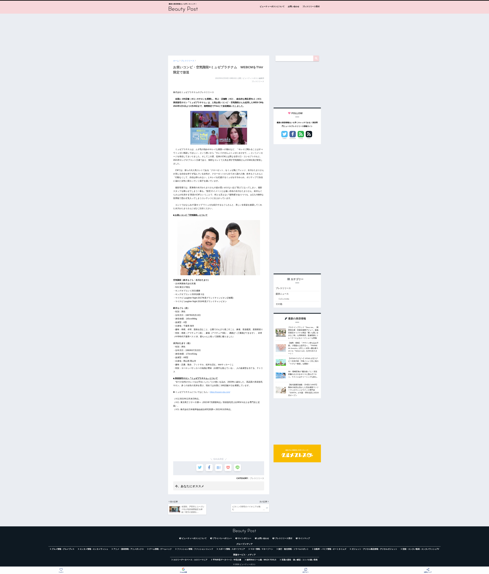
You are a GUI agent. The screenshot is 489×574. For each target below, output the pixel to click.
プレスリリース (257, 478)
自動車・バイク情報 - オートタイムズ (330, 549)
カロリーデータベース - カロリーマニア (190, 560)
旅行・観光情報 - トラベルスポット (293, 549)
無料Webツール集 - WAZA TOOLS (261, 560)
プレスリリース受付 (311, 6)
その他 (279, 304)
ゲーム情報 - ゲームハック (160, 549)
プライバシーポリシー (222, 538)
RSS (309, 138)
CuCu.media (284, 299)
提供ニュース (282, 294)
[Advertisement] (244, 33)
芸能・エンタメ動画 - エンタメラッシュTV (421, 549)
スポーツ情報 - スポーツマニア (232, 549)
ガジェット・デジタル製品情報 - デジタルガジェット (374, 549)
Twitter (284, 138)
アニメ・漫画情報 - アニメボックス (128, 549)
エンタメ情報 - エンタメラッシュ (94, 549)
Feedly (301, 138)
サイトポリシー (244, 538)
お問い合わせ (293, 6)
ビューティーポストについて (272, 6)
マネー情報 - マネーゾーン (261, 549)
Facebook (293, 138)
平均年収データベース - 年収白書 (227, 560)
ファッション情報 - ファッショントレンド (195, 549)
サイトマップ (304, 538)
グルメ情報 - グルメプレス (63, 549)
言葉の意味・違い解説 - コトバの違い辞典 (300, 560)
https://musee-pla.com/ (220, 392)
